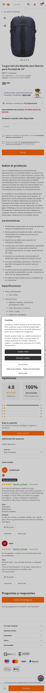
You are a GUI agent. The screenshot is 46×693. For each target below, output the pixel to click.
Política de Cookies (13, 369)
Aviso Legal (23, 373)
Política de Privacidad (31, 369)
